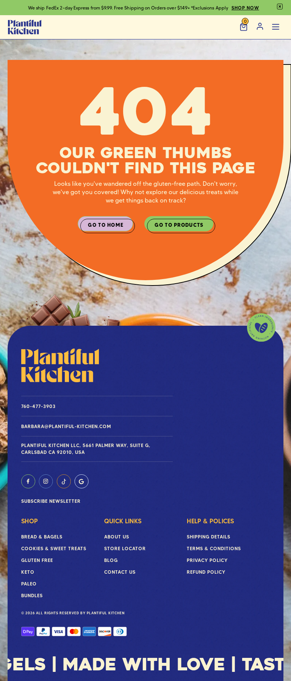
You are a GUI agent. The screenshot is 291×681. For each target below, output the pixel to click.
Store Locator (125, 548)
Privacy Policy (207, 560)
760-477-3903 (38, 406)
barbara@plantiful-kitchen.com (66, 426)
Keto (27, 572)
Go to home (106, 225)
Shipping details (208, 537)
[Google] (81, 481)
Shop (29, 521)
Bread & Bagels (42, 537)
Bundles (32, 595)
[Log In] (260, 27)
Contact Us (120, 572)
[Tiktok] (63, 481)
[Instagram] (46, 481)
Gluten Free (37, 560)
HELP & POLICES (210, 521)
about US (116, 537)
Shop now (245, 8)
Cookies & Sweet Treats (53, 548)
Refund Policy (206, 572)
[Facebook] (28, 481)
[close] (279, 6)
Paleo (29, 584)
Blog (111, 560)
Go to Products (179, 225)
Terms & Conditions (214, 548)
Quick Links (123, 521)
